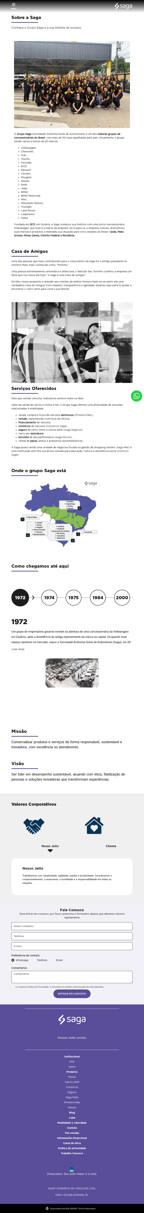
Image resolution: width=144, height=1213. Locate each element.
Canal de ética (72, 1143)
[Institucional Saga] (122, 6)
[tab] (50, 833)
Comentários (19, 968)
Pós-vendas (72, 1133)
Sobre (72, 1066)
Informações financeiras (72, 1138)
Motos (72, 1077)
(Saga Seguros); (73, 429)
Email (59, 960)
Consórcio (72, 1087)
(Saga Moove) (63, 437)
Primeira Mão (72, 1102)
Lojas (72, 1117)
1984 (98, 597)
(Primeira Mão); (83, 415)
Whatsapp (22, 960)
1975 (73, 597)
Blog (72, 1112)
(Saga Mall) (123, 447)
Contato (72, 1127)
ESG (72, 1061)
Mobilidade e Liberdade (72, 1122)
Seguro (72, 1092)
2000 (122, 597)
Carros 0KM (72, 1082)
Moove (72, 1107)
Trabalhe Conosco (72, 1153)
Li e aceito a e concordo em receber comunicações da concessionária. (60, 987)
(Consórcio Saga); (57, 426)
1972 (20, 597)
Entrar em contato (72, 993)
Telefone (42, 960)
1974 (49, 597)
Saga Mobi (72, 1097)
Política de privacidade (72, 1148)
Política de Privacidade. (38, 987)
